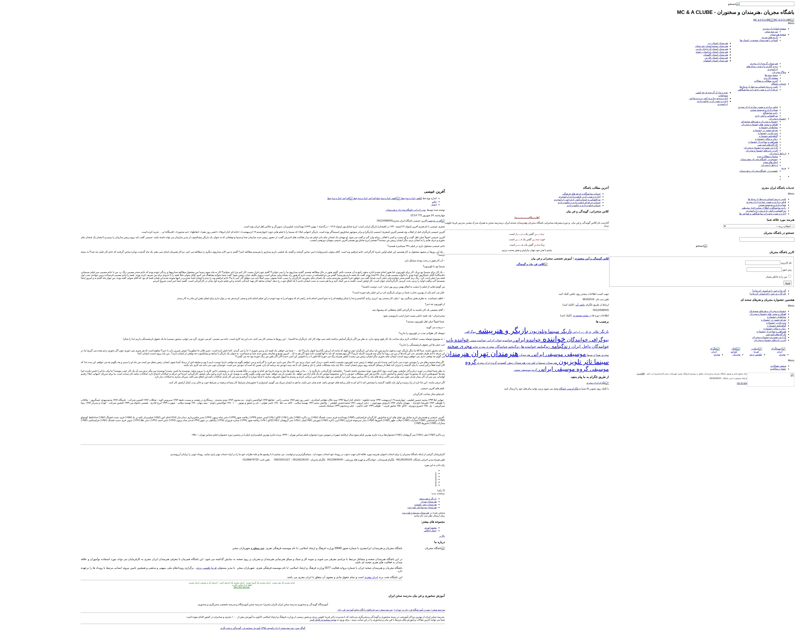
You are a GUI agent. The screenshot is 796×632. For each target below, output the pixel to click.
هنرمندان (524, 355)
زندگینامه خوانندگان (507, 346)
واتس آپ (580, 304)
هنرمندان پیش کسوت (425, 504)
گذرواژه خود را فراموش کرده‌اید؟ (769, 290)
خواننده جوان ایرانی (499, 340)
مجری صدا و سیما (597, 355)
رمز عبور (787, 269)
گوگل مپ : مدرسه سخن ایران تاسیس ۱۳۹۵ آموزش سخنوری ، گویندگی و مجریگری (262, 628)
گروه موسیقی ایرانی (562, 369)
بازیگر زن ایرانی (581, 332)
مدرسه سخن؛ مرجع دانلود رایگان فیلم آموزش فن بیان (365, 609)
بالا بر (442, 536)
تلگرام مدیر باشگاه (569, 388)
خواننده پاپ (457, 339)
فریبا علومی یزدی (206, 567)
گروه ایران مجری (486, 363)
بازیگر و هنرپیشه (428, 498)
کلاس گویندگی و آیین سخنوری (592, 258)
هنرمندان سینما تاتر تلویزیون (422, 507)
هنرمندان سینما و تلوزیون (541, 362)
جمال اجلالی (430, 530)
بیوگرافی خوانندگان (587, 339)
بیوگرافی (470, 332)
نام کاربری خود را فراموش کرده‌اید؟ (768, 293)
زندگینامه (560, 346)
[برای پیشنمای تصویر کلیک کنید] (436, 220)
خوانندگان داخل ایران (589, 346)
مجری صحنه (459, 346)
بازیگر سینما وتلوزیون (550, 331)
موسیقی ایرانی (546, 354)
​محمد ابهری (431, 527)
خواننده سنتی (477, 340)
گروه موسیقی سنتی (525, 369)
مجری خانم (478, 346)
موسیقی (574, 354)
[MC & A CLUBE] (773, 19)
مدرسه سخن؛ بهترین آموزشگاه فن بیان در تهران (419, 609)
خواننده (553, 339)
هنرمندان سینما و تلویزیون (415, 512)
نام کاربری (786, 262)
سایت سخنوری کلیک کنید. (323, 619)
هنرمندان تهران (429, 501)
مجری (489, 346)
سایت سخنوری (581, 315)
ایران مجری (371, 577)
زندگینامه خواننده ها (535, 347)
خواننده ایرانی (526, 339)
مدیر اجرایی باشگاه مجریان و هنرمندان (406, 209)
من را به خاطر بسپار (776, 276)
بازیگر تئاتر (600, 332)
